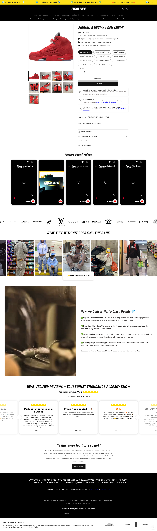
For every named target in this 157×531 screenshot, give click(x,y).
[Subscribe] (93, 514)
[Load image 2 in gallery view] (45, 76)
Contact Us (108, 500)
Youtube (94, 489)
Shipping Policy (96, 500)
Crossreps (100, 453)
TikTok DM (105, 489)
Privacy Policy (33, 527)
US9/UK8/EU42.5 (103, 56)
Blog (68, 503)
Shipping (90, 35)
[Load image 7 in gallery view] (57, 87)
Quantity (81, 68)
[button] (31, 9)
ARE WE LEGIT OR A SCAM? (81, 503)
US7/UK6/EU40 (85, 52)
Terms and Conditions (58, 500)
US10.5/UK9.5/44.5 (102, 60)
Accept (127, 524)
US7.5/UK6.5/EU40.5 (102, 52)
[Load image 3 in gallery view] (57, 76)
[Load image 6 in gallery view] (45, 87)
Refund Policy (84, 500)
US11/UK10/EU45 (119, 60)
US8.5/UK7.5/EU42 (86, 56)
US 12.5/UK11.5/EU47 (103, 64)
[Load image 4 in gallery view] (68, 76)
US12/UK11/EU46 (85, 64)
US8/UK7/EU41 (119, 52)
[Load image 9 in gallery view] (34, 99)
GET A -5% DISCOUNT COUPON (89, 124)
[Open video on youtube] (33, 201)
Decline (145, 524)
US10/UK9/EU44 (85, 60)
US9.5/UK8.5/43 (119, 56)
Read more (78, 466)
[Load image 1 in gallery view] (34, 76)
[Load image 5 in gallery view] (34, 87)
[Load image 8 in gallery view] (68, 87)
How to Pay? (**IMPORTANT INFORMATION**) (94, 117)
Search (46, 500)
